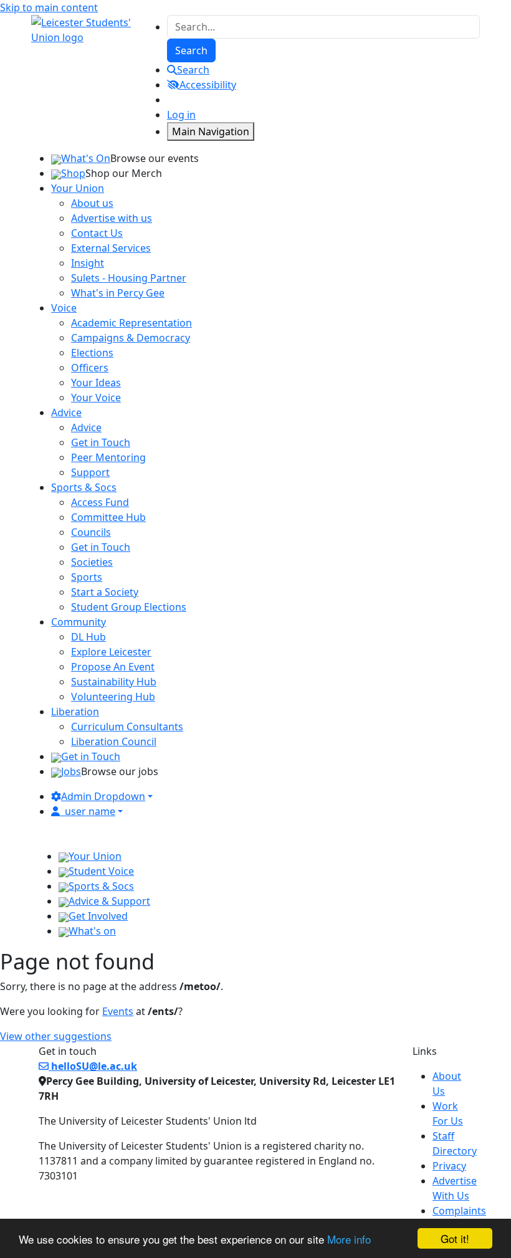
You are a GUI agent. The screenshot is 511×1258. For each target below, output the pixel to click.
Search (193, 70)
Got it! (455, 1238)
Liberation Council (113, 741)
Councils (91, 532)
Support (90, 472)
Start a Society (104, 592)
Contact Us (97, 233)
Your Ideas (96, 382)
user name (90, 811)
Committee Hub (108, 517)
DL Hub (88, 637)
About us (92, 203)
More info (349, 1239)
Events (117, 1011)
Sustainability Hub (113, 682)
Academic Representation (131, 323)
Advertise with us (111, 218)
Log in (181, 115)
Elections (92, 353)
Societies (92, 562)
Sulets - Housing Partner (128, 278)
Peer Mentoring (108, 457)
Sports (86, 577)
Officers (89, 367)
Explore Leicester (111, 652)
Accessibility (207, 85)
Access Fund (100, 502)
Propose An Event (113, 667)
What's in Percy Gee (118, 293)
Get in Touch (100, 442)
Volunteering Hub (113, 696)
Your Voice (96, 397)
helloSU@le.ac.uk (93, 1066)
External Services (111, 248)
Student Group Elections (128, 607)
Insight (87, 263)
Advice (86, 427)
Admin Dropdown (103, 796)
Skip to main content (49, 7)
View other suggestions (56, 1036)
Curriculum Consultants (127, 726)
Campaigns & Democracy (130, 338)
